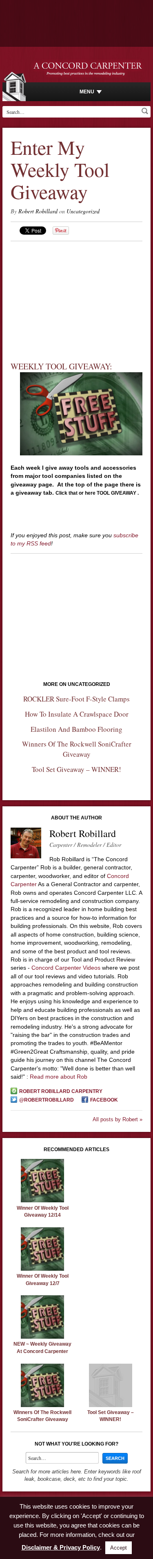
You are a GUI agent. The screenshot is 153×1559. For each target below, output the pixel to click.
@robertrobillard (46, 1100)
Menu (87, 92)
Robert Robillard (38, 211)
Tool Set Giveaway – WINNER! (76, 769)
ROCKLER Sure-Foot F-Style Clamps (76, 699)
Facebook (104, 1100)
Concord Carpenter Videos (65, 967)
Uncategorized (83, 211)
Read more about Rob (58, 1076)
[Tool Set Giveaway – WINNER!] (110, 1405)
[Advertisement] (77, 293)
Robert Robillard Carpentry (60, 1091)
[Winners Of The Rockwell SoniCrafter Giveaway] (42, 1405)
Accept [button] (118, 1548)
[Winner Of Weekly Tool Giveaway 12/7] (42, 1268)
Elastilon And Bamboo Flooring (76, 729)
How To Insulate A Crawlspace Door (77, 714)
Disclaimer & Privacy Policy (61, 1547)
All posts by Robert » (117, 1119)
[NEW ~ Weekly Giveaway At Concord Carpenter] (42, 1336)
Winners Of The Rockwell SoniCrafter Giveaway (76, 749)
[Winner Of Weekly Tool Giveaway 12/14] (42, 1200)
